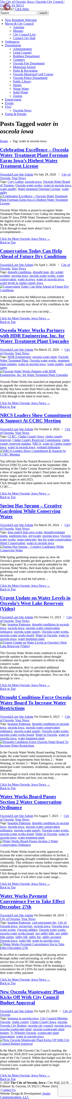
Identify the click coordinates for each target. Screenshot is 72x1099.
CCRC (12, 436)
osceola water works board (17, 635)
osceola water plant (44, 357)
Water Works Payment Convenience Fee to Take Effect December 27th (32, 901)
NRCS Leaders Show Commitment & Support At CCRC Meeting (35, 418)
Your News (19, 178)
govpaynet (25, 926)
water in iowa (26, 279)
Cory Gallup (15, 181)
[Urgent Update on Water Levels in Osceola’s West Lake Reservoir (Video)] (36, 646)
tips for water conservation (54, 539)
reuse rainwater (26, 539)
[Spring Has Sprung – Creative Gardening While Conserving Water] (36, 550)
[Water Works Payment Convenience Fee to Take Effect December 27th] (36, 948)
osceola (62, 1022)
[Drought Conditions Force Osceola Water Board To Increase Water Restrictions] (36, 745)
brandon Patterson (19, 624)
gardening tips (18, 536)
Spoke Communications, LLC (25, 1095)
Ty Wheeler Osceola (23, 1033)
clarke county (20, 1022)
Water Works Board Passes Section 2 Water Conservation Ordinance (30, 802)
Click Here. (22, 9)
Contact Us (8, 1090)
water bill (25, 940)
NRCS (36, 443)
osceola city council (40, 1025)
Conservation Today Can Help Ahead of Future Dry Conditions (33, 253)
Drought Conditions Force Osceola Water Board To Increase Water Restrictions (35, 703)
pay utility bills (44, 933)
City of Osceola (10, 919)
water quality (8, 189)
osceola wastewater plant (15, 1029)
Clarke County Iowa (31, 436)
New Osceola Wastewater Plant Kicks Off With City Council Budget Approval (32, 997)
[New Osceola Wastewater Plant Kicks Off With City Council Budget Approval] (36, 1043)
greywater (34, 536)
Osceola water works (28, 185)
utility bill (21, 937)
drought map (41, 272)
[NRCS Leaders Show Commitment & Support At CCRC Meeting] (36, 454)
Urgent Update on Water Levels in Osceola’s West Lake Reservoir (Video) (35, 603)
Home (4, 141)
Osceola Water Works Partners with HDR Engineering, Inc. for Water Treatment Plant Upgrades (34, 336)
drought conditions (19, 272)
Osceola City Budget (13, 1025)
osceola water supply (27, 631)
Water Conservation (12, 543)
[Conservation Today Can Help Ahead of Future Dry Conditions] (36, 290)
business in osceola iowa (23, 1018)
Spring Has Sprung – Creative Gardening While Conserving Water (31, 511)
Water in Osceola (46, 635)
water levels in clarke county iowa (21, 283)
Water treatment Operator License (39, 189)
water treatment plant (31, 639)
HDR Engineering (19, 357)
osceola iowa (33, 181)
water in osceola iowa (57, 185)
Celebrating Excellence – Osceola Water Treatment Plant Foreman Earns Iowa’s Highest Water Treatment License (34, 158)
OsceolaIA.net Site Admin (16, 174)
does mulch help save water (25, 532)
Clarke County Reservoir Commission (36, 440)
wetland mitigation (48, 447)
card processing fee (44, 922)
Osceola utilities (27, 929)
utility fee (35, 937)
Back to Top (8, 242)
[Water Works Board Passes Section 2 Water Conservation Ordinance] (36, 844)
